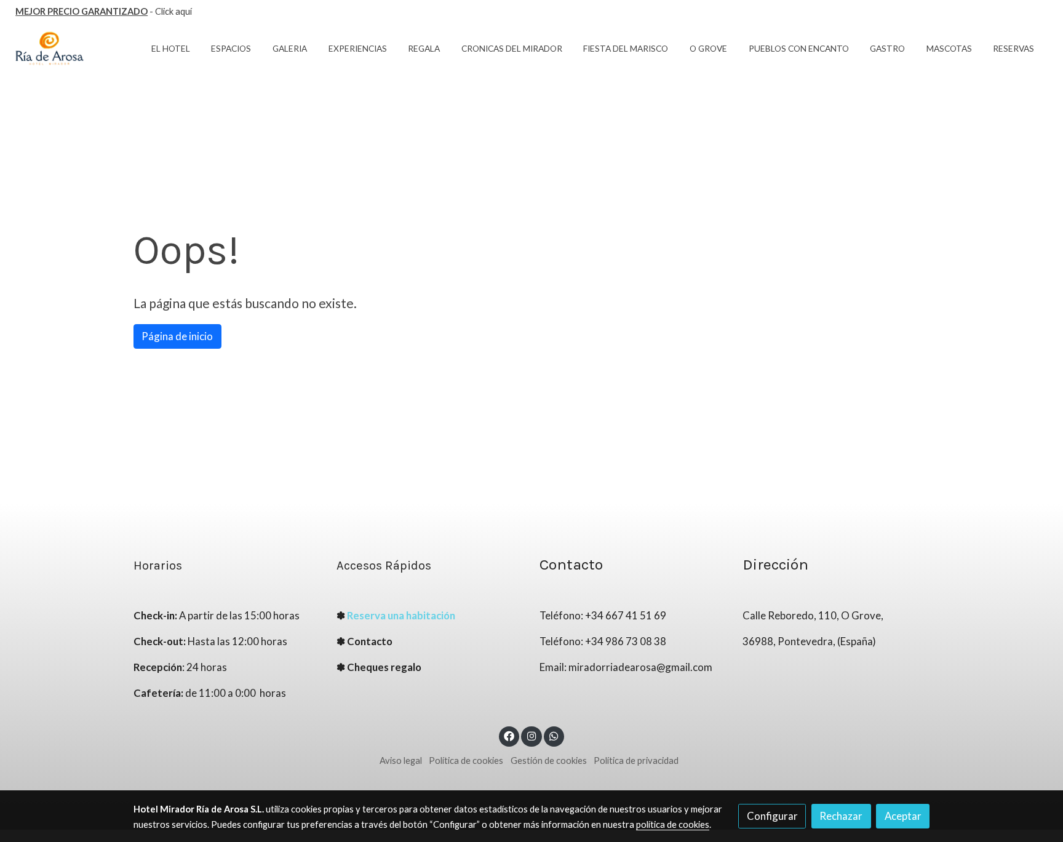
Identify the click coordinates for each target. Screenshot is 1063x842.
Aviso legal (401, 760)
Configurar (772, 815)
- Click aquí (103, 11)
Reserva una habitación (401, 615)
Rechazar (840, 815)
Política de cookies (466, 760)
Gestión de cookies (549, 760)
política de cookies (672, 824)
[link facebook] (509, 735)
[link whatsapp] (554, 735)
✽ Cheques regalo (378, 667)
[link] (50, 49)
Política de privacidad (636, 760)
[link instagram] (531, 735)
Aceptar (903, 815)
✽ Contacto (364, 641)
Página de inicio (177, 336)
